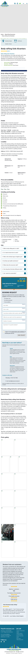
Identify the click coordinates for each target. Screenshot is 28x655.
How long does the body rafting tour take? (12, 269)
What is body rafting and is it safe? (10, 248)
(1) (8, 51)
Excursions (18, 638)
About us (20, 653)
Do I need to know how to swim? (10, 252)
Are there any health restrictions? (10, 261)
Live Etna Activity (19, 634)
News (17, 637)
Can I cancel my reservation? (9, 273)
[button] (26, 3)
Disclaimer (8, 653)
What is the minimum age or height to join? (12, 256)
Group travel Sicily (19, 635)
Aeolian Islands (19, 633)
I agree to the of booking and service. (15, 332)
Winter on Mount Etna (20, 630)
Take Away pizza (19, 639)
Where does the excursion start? (10, 265)
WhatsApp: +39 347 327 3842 (12, 377)
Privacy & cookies (14, 653)
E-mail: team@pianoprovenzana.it (13, 381)
